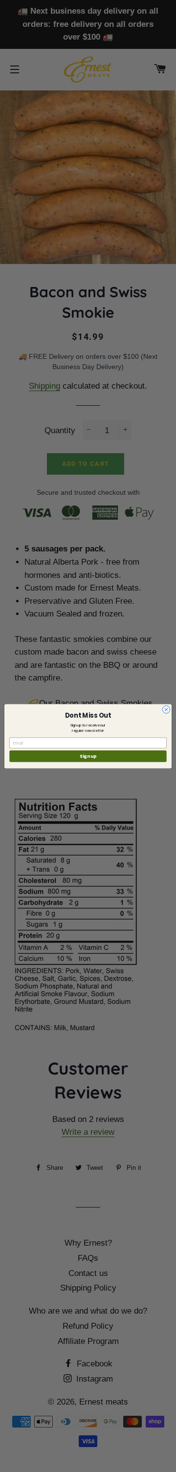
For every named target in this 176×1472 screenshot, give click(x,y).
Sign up (88, 756)
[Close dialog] (166, 709)
